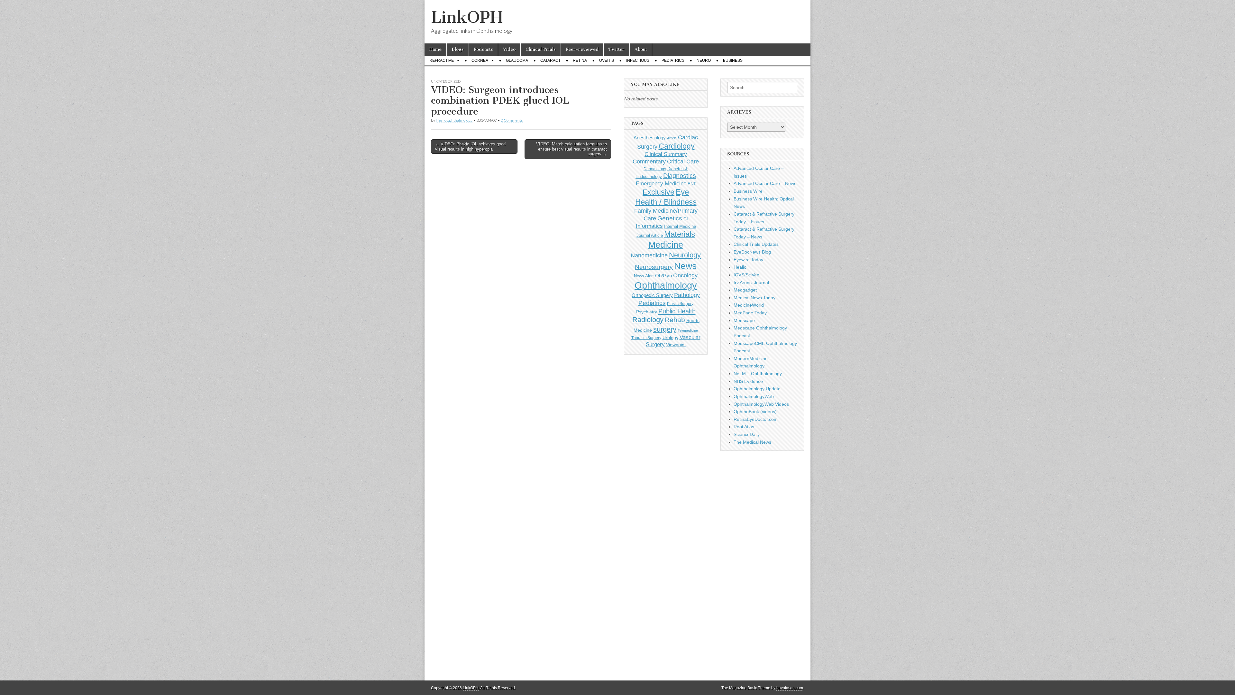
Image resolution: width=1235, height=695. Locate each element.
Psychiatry (646, 311)
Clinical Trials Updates (756, 244)
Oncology (685, 275)
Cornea (479, 60)
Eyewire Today (748, 259)
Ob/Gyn (663, 275)
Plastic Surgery (680, 303)
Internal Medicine (680, 226)
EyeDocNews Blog (752, 252)
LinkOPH (467, 17)
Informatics (649, 226)
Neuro (704, 60)
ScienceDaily (747, 434)
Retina (580, 60)
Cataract (550, 60)
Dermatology (655, 169)
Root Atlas (744, 426)
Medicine (665, 245)
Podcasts (483, 49)
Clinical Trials (541, 49)
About (641, 49)
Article (672, 138)
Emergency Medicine (661, 183)
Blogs (458, 49)
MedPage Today (750, 312)
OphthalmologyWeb (754, 396)
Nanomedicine (649, 255)
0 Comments (512, 120)
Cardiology (677, 146)
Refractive (441, 60)
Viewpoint (676, 344)
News (685, 266)
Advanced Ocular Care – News (765, 183)
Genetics (669, 218)
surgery (664, 329)
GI (685, 219)
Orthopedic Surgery (652, 295)
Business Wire (748, 191)
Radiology (647, 320)
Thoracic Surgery (646, 338)
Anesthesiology (650, 137)
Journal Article (649, 235)
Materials (679, 234)
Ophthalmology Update (757, 388)
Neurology (685, 255)
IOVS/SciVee (746, 274)
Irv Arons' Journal (751, 282)
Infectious (637, 60)
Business (733, 60)
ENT (692, 184)
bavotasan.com (789, 688)
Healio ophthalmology (454, 120)
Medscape (744, 320)
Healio (740, 267)
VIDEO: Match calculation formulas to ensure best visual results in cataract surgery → (571, 149)
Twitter (616, 49)
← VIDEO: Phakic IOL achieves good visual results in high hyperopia (470, 147)
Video (509, 49)
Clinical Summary (666, 154)
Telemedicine (688, 330)
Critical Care (683, 161)
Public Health (677, 311)
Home (435, 49)
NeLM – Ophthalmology (758, 373)
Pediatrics (673, 60)
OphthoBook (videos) (755, 411)
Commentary (649, 161)
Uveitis (606, 60)
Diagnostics (679, 175)
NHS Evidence (748, 381)
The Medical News (752, 442)
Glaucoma (517, 60)
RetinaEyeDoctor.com (756, 419)
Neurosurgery (654, 267)
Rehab (675, 319)
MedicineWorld (749, 305)
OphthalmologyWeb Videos (761, 404)
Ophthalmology (666, 285)
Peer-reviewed (582, 49)
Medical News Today (754, 297)
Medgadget (745, 289)
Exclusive (658, 192)
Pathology (687, 295)
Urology (670, 337)
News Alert (644, 275)
